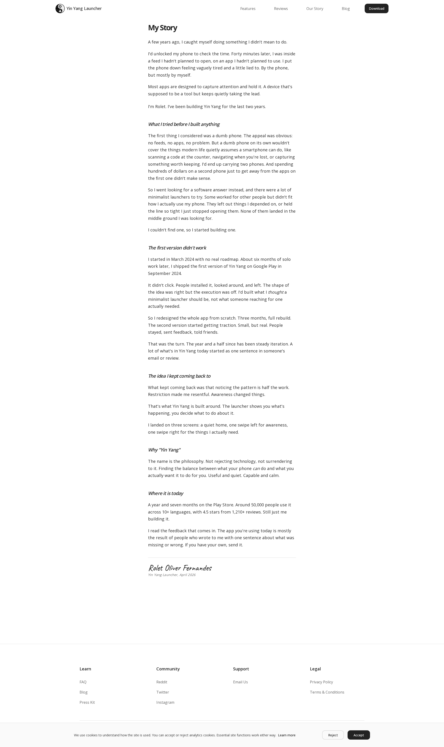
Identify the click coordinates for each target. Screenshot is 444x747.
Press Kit (87, 702)
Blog (346, 8)
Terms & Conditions (327, 692)
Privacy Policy (321, 682)
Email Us (240, 682)
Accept (359, 735)
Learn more (287, 735)
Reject (333, 735)
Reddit (161, 682)
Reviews (281, 8)
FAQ (83, 682)
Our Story (314, 8)
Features (248, 8)
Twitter (162, 692)
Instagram (165, 702)
